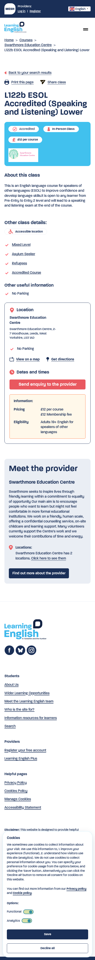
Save (47, 934)
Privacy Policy (15, 782)
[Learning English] (15, 28)
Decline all (47, 948)
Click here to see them (48, 558)
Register (35, 11)
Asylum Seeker (23, 254)
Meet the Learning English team (28, 701)
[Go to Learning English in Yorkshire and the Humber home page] (25, 630)
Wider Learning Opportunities (26, 693)
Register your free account (25, 750)
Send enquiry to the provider (48, 384)
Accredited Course (26, 272)
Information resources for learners (30, 718)
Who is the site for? (19, 709)
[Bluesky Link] (20, 654)
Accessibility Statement (22, 807)
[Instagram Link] (31, 654)
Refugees (19, 263)
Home (9, 40)
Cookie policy (22, 893)
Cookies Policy (15, 791)
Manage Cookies (17, 799)
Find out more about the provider (38, 573)
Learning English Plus (20, 758)
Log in (21, 11)
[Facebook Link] (9, 654)
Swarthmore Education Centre (28, 45)
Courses (25, 40)
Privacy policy (76, 889)
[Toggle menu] (85, 29)
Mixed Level (21, 244)
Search (10, 726)
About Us (11, 684)
